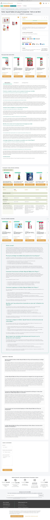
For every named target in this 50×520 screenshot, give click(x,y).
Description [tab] (7, 82)
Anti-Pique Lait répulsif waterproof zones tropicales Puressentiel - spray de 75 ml (18, 69)
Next (48, 54)
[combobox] (29, 3)
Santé (17, 8)
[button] (18, 17)
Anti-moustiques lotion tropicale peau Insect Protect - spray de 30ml (18, 182)
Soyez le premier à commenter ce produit (8, 14)
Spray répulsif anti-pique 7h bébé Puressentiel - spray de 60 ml (41, 69)
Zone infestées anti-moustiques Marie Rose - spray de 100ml (6, 69)
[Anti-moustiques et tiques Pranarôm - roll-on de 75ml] (41, 176)
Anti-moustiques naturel (35, 8)
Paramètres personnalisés (31, 516)
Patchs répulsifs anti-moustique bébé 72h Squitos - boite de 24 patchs (18, 233)
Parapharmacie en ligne (10, 8)
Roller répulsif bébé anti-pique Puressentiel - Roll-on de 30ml (7, 182)
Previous (46, 54)
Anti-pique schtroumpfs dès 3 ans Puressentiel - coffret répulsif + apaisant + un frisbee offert (29, 69)
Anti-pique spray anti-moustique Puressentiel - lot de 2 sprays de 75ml (41, 233)
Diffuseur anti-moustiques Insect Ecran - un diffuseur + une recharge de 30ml (29, 182)
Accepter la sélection (16, 516)
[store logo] (9, 3)
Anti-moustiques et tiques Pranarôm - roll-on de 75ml (41, 182)
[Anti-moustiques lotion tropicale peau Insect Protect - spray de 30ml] (19, 176)
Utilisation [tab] (16, 82)
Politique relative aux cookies (14, 513)
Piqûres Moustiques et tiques (25, 8)
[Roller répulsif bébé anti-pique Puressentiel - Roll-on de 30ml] (8, 176)
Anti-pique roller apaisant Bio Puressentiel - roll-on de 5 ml (29, 233)
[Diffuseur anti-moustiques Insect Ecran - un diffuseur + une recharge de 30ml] (30, 176)
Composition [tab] (25, 82)
